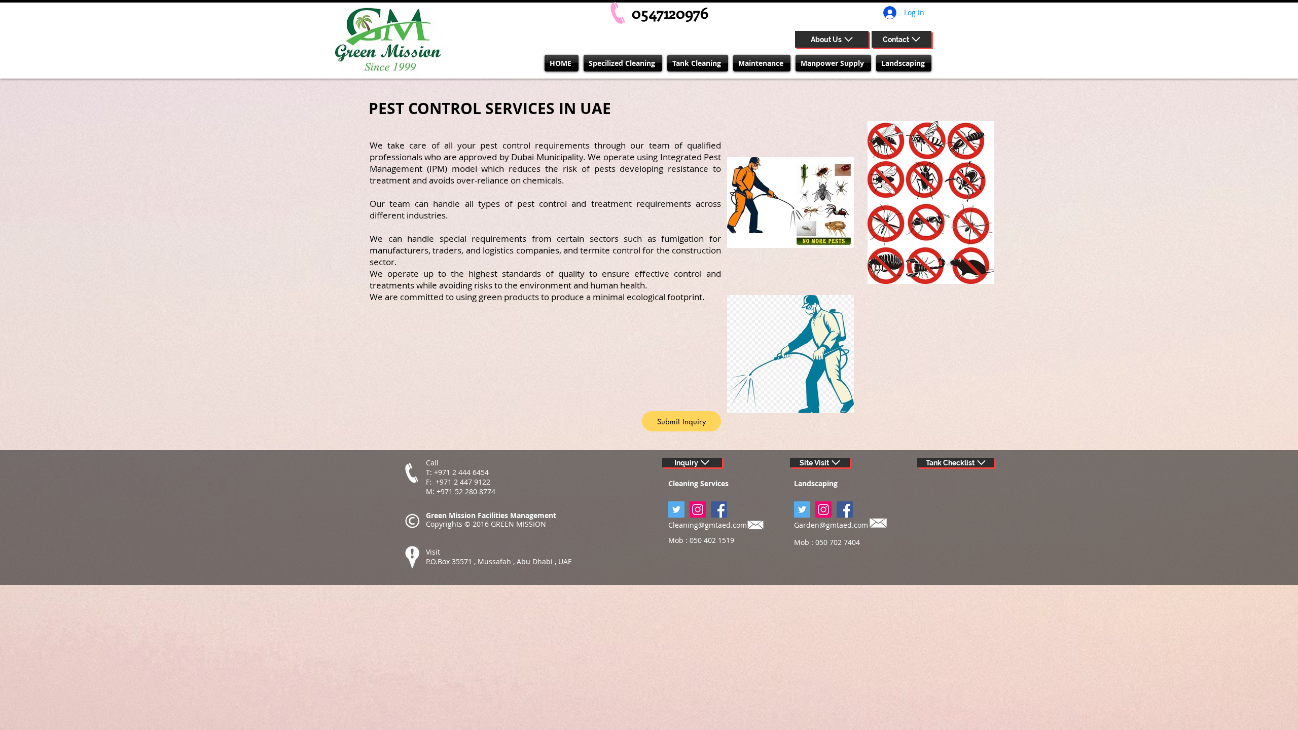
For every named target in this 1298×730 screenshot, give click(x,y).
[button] (623, 63)
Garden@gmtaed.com (831, 525)
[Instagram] (698, 509)
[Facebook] (719, 509)
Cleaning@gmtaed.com (707, 525)
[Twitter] (802, 509)
